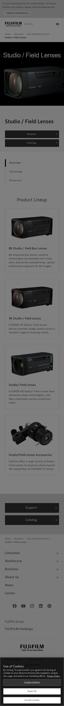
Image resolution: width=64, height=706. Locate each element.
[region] (32, 681)
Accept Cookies (32, 700)
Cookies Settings (32, 682)
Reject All (31, 691)
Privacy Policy (53, 676)
